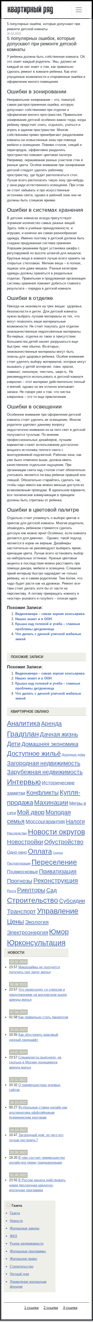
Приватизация (57, 871)
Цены (15, 921)
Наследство (17, 833)
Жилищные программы (28, 1251)
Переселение (54, 862)
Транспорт (21, 911)
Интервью (24, 782)
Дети (13, 743)
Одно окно (17, 852)
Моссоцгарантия (45, 821)
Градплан (23, 734)
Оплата (40, 851)
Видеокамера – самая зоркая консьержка (49, 614)
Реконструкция (55, 880)
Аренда (51, 723)
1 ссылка (31, 1308)
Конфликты (42, 792)
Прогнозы (19, 881)
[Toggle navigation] (79, 10)
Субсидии (72, 901)
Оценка (58, 852)
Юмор (59, 932)
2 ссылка (51, 1308)
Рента (11, 891)
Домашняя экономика (49, 744)
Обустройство (63, 842)
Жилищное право (23, 1259)
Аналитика (23, 723)
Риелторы (31, 889)
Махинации (51, 802)
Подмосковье (22, 871)
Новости (16, 953)
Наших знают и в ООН (33, 619)
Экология (37, 922)
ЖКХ (13, 1236)
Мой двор (30, 812)
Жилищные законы (24, 1228)
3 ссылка (70, 1308)
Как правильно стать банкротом (43, 1017)
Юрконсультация (36, 943)
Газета (15, 1213)
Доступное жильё (34, 753)
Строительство (32, 900)
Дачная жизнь (59, 734)
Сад (51, 890)
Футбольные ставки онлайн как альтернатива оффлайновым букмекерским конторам (38, 1112)
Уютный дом (19, 1274)
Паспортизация (18, 863)
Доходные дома (73, 755)
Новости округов (56, 831)
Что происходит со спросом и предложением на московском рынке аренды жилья (38, 994)
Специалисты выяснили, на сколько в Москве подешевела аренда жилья (35, 1062)
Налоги (75, 821)
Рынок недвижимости (26, 1243)
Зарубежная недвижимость (45, 772)
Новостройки (25, 842)
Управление (57, 911)
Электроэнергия (27, 932)
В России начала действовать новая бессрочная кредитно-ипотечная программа (37, 1185)
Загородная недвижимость (43, 763)
